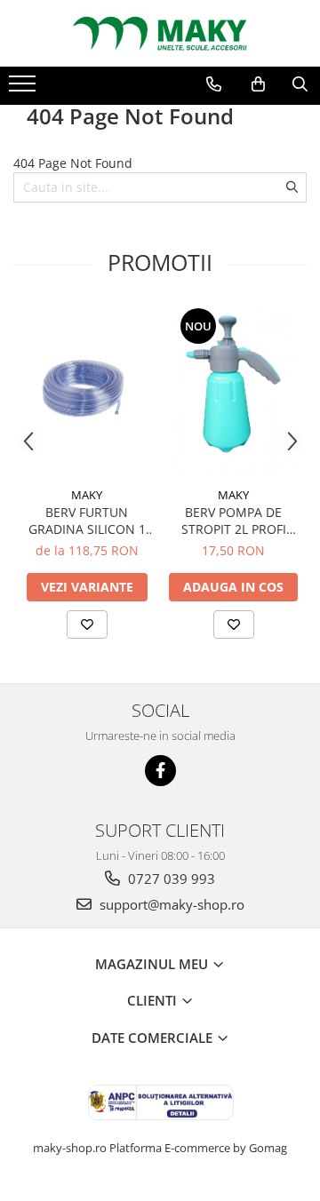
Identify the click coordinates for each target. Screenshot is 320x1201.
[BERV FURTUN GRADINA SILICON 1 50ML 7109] (86, 391)
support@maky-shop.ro (170, 904)
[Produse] (24, 89)
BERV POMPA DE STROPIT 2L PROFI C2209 (233, 520)
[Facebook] (160, 770)
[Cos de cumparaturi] (258, 84)
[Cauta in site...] (300, 84)
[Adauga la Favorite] (87, 624)
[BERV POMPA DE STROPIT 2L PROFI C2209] (233, 392)
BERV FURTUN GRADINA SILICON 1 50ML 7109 (87, 520)
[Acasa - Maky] (160, 33)
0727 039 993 (169, 878)
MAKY (86, 495)
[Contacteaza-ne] (214, 84)
